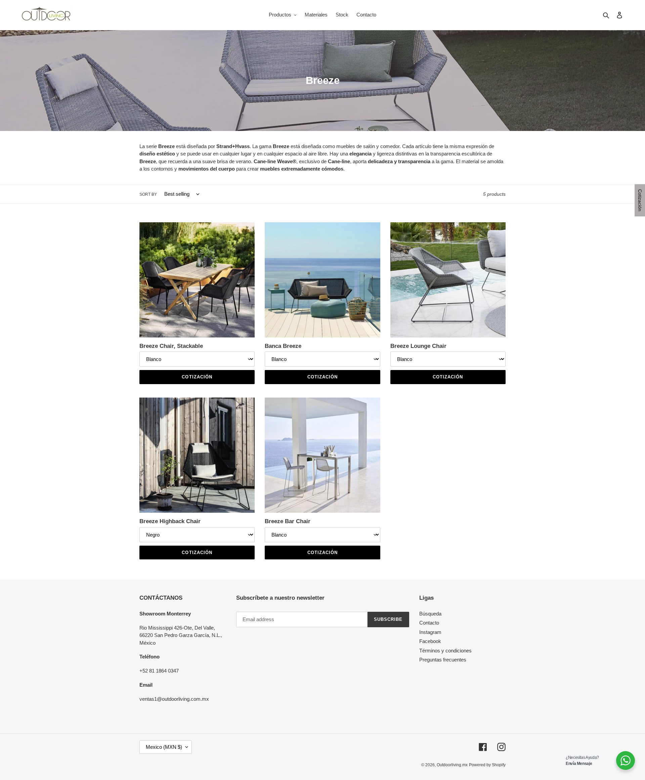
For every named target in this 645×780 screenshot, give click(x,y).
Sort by (148, 194)
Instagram (430, 632)
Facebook (430, 641)
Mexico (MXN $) (164, 747)
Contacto (429, 623)
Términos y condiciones (445, 650)
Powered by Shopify (487, 765)
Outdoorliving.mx (452, 765)
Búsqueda (430, 613)
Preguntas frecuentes (442, 659)
